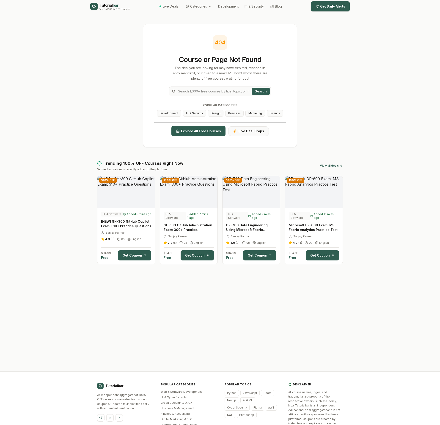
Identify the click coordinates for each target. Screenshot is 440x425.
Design (215, 113)
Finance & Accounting (175, 413)
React (267, 393)
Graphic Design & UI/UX (176, 402)
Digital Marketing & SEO (176, 419)
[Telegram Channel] (100, 418)
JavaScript (250, 393)
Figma (257, 407)
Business (234, 113)
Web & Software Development (181, 391)
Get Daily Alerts (332, 6)
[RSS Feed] (119, 418)
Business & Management (177, 408)
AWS (271, 407)
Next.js (231, 400)
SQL (230, 415)
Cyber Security (237, 407)
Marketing (255, 113)
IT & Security (254, 6)
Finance (275, 113)
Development (228, 6)
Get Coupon (132, 255)
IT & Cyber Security (174, 397)
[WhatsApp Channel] (110, 418)
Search (261, 91)
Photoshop (246, 415)
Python (231, 393)
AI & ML (248, 400)
